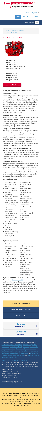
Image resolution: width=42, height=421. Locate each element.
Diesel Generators (18, 30)
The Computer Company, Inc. (26, 404)
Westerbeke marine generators (12, 345)
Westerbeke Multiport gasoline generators (15, 353)
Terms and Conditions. (19, 360)
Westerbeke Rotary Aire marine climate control (20, 354)
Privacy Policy (6, 360)
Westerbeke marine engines (11, 351)
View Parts (21, 315)
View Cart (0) (26, 17)
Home (18, 17)
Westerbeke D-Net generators (26, 349)
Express (20, 325)
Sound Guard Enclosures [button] (12, 85)
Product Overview (21, 303)
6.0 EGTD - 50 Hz (13, 32)
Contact (35, 17)
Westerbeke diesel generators (19, 347)
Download (21, 332)
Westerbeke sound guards (29, 351)
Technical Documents (21, 309)
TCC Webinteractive (22, 403)
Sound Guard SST (17, 280)
